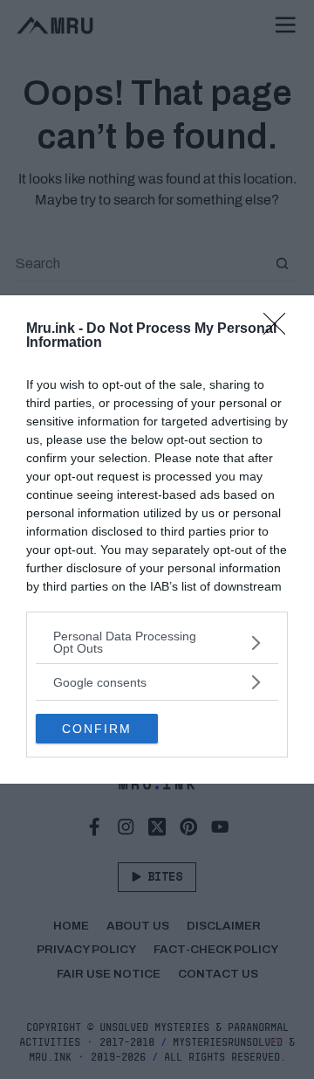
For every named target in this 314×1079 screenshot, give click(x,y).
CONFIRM (97, 729)
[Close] (280, 329)
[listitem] (157, 642)
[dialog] (157, 539)
